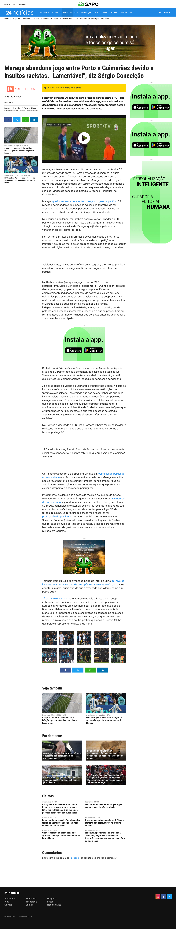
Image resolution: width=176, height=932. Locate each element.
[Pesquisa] (160, 12)
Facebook (75, 857)
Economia (89, 802)
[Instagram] (158, 896)
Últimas (48, 796)
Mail (15, 4)
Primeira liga (16, 108)
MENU (7, 4)
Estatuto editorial (25, 916)
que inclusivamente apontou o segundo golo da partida (84, 201)
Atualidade (8, 175)
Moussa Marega (32, 110)
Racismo (7, 108)
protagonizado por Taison (57, 516)
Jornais (22, 4)
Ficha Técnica (9, 916)
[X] (169, 896)
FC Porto (25, 108)
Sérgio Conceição (19, 110)
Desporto (8, 102)
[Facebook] (163, 896)
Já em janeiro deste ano (56, 598)
